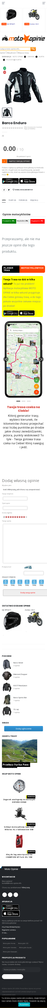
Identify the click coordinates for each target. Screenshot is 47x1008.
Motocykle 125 (23, 943)
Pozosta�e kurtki (13, 60)
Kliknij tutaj (26, 887)
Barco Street (18, 663)
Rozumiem (24, 1004)
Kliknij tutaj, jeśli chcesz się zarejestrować (24, 489)
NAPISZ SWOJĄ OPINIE (19, 161)
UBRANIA (30, 57)
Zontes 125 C (34, 24)
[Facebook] (4, 190)
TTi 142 (16, 709)
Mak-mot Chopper (20, 674)
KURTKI (41, 57)
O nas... (5, 933)
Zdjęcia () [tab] (34, 200)
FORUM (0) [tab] (23, 200)
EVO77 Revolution (20, 686)
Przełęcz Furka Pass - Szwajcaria (16, 766)
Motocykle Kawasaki (10, 952)
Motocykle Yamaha (9, 947)
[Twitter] (9, 190)
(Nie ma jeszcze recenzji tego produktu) (33, 127)
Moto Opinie (18, 57)
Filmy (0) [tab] (12, 200)
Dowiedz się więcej (37, 1001)
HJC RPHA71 (11, 24)
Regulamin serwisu (9, 930)
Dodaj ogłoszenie (23, 728)
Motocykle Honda (9, 943)
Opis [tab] (4, 200)
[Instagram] (15, 894)
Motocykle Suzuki (25, 947)
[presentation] (5, 86)
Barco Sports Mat (20, 697)
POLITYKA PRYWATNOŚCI (11, 927)
